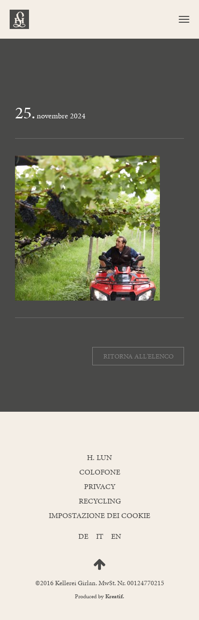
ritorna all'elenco (138, 356)
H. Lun (99, 457)
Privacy (99, 486)
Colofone (99, 471)
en (116, 536)
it (99, 536)
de (83, 536)
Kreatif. (114, 596)
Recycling (100, 500)
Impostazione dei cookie (99, 515)
